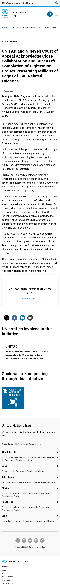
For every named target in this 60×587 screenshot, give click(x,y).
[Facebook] (14, 318)
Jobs (4, 516)
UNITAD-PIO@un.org (30, 299)
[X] (6, 318)
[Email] (30, 318)
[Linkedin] (22, 318)
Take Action (8, 477)
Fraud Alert (6, 573)
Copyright (5, 570)
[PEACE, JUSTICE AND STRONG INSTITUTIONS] (15, 398)
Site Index (6, 580)
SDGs (4, 466)
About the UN (9, 452)
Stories (5, 488)
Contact (5, 567)
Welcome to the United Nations (19, 3)
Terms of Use (7, 583)
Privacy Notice (7, 577)
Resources (7, 502)
